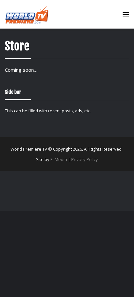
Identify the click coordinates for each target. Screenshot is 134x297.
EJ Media (58, 159)
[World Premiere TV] (27, 14)
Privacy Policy (84, 159)
